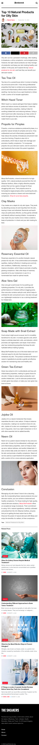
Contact (4, 735)
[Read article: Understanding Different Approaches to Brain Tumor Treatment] (19, 588)
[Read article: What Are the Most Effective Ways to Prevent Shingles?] (19, 629)
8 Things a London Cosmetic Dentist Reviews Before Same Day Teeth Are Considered (17, 688)
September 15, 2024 (23, 20)
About (3, 732)
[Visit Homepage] (19, 3)
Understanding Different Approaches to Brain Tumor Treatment (17, 604)
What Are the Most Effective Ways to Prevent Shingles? (16, 645)
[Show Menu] (2, 3)
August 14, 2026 (12, 572)
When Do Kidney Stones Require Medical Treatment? (15, 561)
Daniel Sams (11, 20)
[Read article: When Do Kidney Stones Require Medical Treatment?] (19, 545)
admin (4, 572)
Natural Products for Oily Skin (15, 522)
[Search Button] (37, 3)
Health (5, 556)
